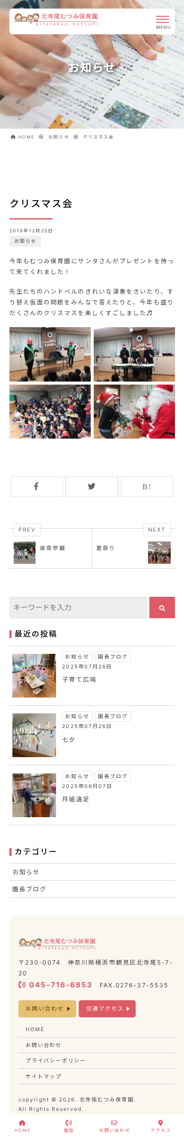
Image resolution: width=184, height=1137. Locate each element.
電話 (69, 1130)
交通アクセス (105, 1008)
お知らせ (25, 241)
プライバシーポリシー (56, 1060)
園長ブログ (113, 656)
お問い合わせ (45, 1008)
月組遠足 (75, 799)
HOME (35, 1029)
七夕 (69, 739)
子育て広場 (79, 679)
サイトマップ (44, 1076)
